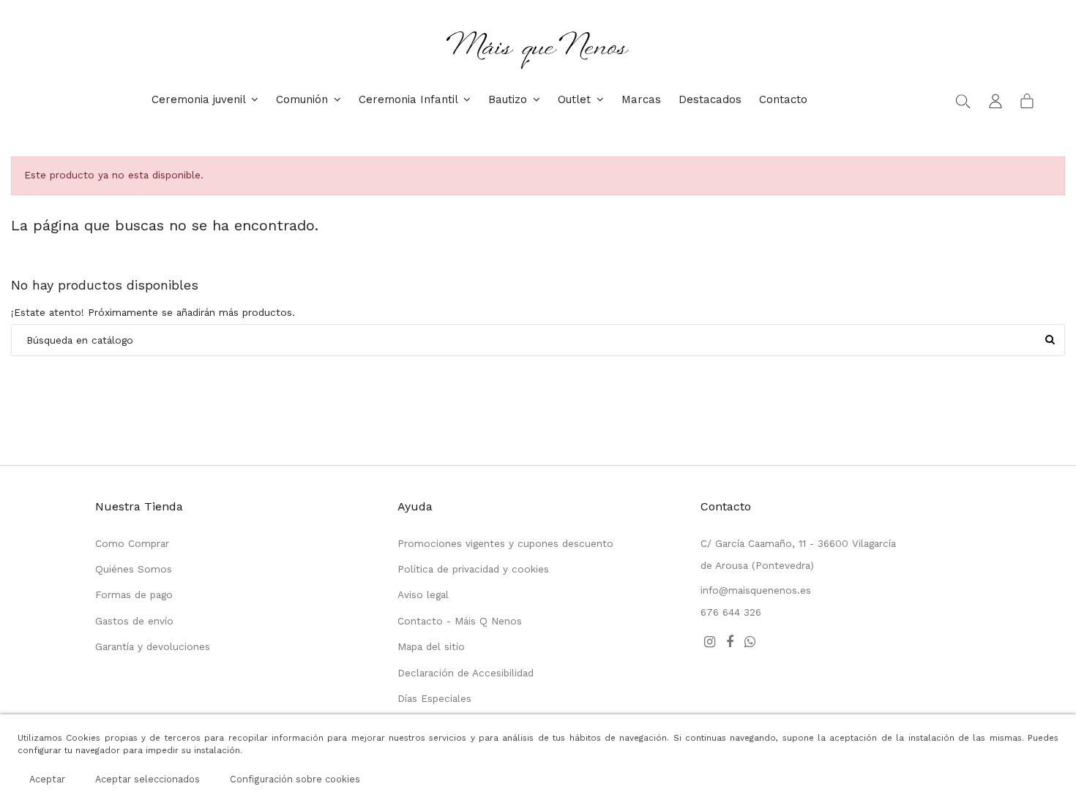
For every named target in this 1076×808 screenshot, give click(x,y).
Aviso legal (423, 594)
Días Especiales (434, 698)
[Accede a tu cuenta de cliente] (995, 100)
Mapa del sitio (431, 646)
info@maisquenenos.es (755, 590)
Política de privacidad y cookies (473, 569)
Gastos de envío (134, 621)
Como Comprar (132, 543)
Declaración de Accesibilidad (465, 673)
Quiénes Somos (133, 569)
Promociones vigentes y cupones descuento (505, 543)
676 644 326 (730, 612)
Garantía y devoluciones (152, 646)
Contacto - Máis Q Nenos (459, 621)
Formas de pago (134, 594)
